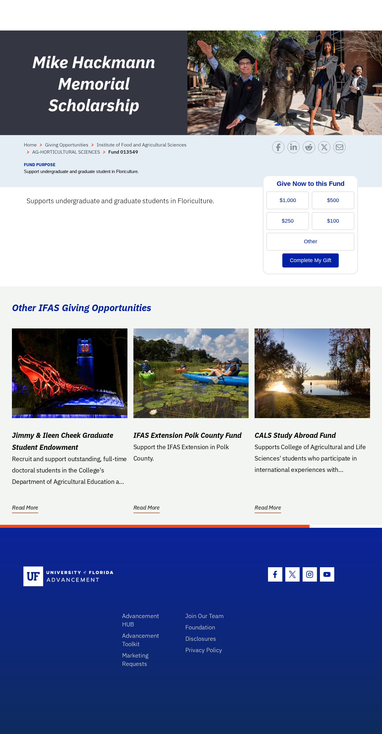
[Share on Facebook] (279, 151)
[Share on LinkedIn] (295, 151)
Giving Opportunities (66, 145)
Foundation (200, 627)
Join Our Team (204, 616)
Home (30, 145)
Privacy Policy (203, 650)
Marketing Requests (135, 659)
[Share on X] (325, 151)
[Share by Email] (341, 151)
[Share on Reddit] (310, 151)
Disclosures (200, 638)
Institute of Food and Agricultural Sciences (142, 145)
